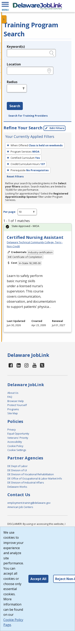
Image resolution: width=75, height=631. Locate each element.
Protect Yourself (17, 405)
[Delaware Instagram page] (26, 365)
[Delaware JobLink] (37, 6)
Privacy (11, 429)
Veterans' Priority (17, 438)
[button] (5, 6)
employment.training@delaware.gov (28, 503)
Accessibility (14, 442)
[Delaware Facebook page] (10, 365)
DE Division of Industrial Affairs (25, 482)
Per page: (9, 212)
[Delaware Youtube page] (34, 365)
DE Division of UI (17, 470)
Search (14, 106)
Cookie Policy (15, 446)
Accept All (38, 579)
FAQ (9, 397)
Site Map (12, 413)
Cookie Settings (16, 450)
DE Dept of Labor (17, 466)
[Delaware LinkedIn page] (18, 365)
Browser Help (15, 401)
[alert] (37, 227)
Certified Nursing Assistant (35, 237)
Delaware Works (17, 487)
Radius (12, 82)
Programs (13, 409)
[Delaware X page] (42, 365)
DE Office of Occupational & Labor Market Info (34, 478)
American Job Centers (20, 507)
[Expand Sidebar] (4, 19)
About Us (12, 393)
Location (14, 64)
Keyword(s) (16, 46)
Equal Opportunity (18, 433)
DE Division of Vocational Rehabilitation (30, 474)
